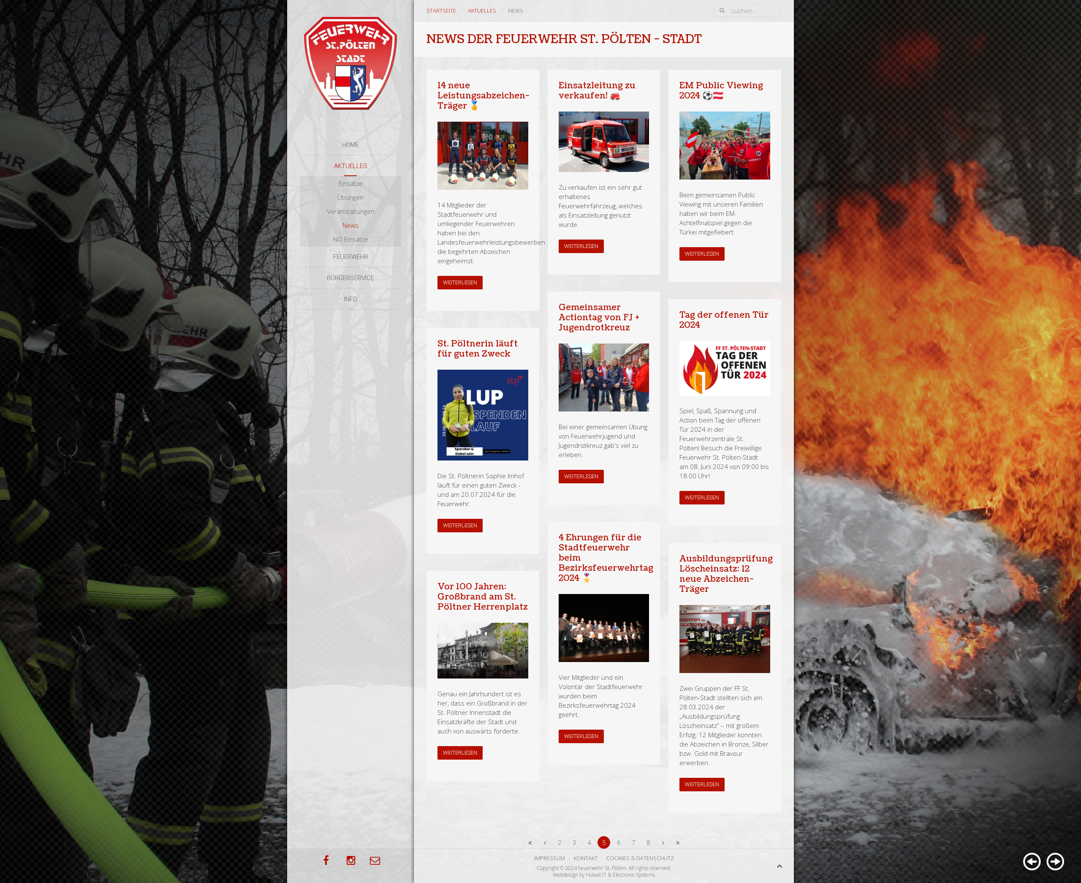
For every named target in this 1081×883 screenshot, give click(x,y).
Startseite (441, 10)
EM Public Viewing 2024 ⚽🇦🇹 (721, 91)
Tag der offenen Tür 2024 (724, 320)
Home (350, 145)
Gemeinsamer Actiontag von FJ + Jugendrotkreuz (599, 318)
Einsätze (351, 183)
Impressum (549, 858)
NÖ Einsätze (350, 239)
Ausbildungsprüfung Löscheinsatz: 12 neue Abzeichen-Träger (726, 574)
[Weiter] (663, 842)
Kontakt (586, 858)
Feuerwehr (350, 257)
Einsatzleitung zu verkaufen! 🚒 (597, 91)
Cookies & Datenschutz (640, 858)
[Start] (530, 842)
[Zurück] (544, 842)
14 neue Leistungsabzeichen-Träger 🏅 (483, 96)
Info (350, 299)
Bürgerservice (350, 278)
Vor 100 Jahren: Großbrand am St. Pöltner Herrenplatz (482, 597)
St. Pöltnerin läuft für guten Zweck (477, 349)
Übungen (350, 197)
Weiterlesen (460, 282)
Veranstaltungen (351, 211)
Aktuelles (350, 166)
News (350, 225)
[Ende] (677, 842)
